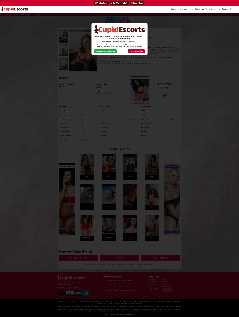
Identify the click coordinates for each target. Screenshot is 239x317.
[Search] (231, 9)
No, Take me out (136, 51)
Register (225, 9)
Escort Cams (138, 3)
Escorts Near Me (201, 9)
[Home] (14, 9)
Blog (192, 9)
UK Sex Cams (102, 3)
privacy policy (119, 41)
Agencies (183, 9)
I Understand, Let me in (105, 51)
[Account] (236, 9)
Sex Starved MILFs (120, 3)
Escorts (174, 9)
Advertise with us (214, 9)
